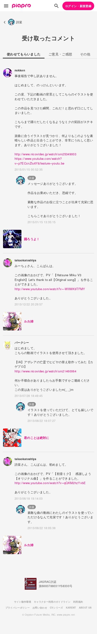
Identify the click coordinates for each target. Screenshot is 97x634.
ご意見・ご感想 (60, 54)
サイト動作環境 (22, 601)
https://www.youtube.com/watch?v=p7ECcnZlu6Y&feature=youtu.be (40, 160)
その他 (85, 54)
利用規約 (78, 601)
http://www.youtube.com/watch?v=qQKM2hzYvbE (50, 483)
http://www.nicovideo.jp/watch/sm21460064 (45, 371)
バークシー (22, 342)
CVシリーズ (56, 607)
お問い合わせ (39, 607)
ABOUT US (85, 607)
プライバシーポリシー (17, 607)
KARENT (71, 607)
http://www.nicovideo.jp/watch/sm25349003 (45, 154)
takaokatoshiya (25, 260)
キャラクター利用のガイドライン (52, 601)
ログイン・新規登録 (78, 6)
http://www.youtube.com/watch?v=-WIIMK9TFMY (50, 289)
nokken (20, 70)
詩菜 (32, 178)
